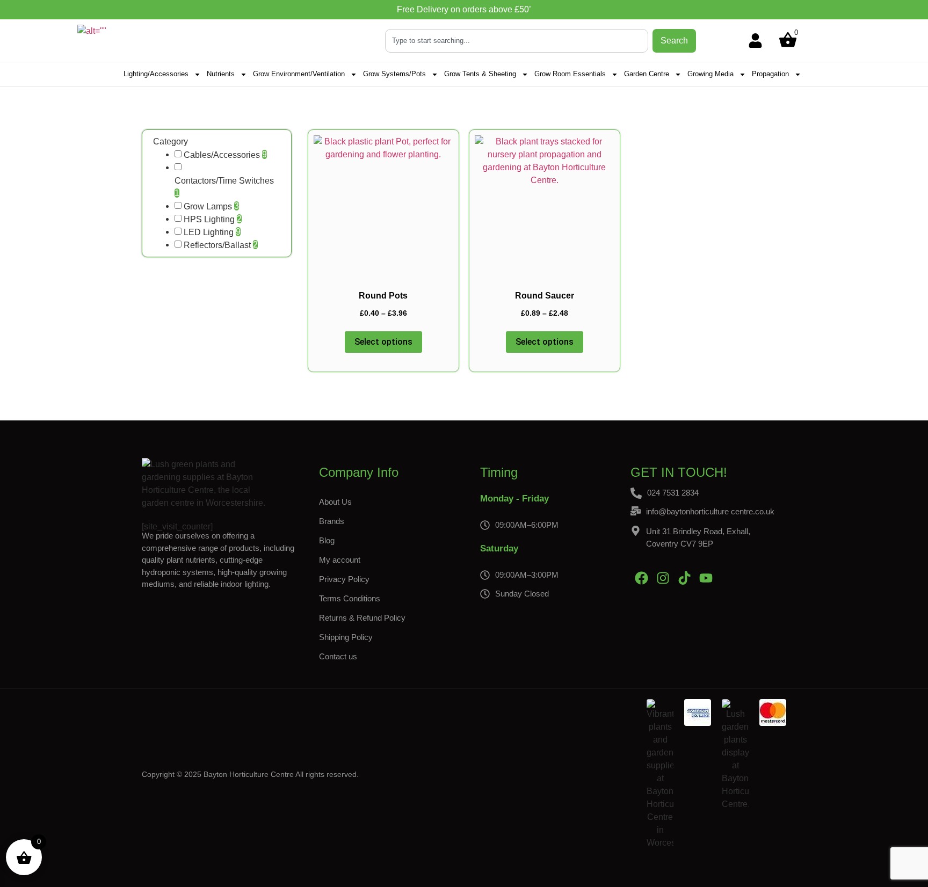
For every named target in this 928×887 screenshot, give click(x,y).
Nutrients (221, 74)
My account (339, 559)
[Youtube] (705, 577)
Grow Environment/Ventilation (299, 74)
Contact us (338, 656)
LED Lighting (209, 232)
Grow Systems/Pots (394, 74)
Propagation (770, 74)
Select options (383, 342)
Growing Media (710, 74)
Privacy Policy (344, 579)
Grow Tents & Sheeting (480, 74)
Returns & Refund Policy (362, 617)
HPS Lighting (209, 219)
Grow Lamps (208, 206)
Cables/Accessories (222, 155)
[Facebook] (641, 577)
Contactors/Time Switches (224, 181)
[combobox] (516, 41)
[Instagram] (662, 577)
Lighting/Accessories (156, 74)
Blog (327, 540)
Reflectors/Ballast (217, 245)
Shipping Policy (346, 637)
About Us (335, 501)
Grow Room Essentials (570, 74)
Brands (331, 521)
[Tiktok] (684, 577)
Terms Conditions (349, 598)
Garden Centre (646, 74)
